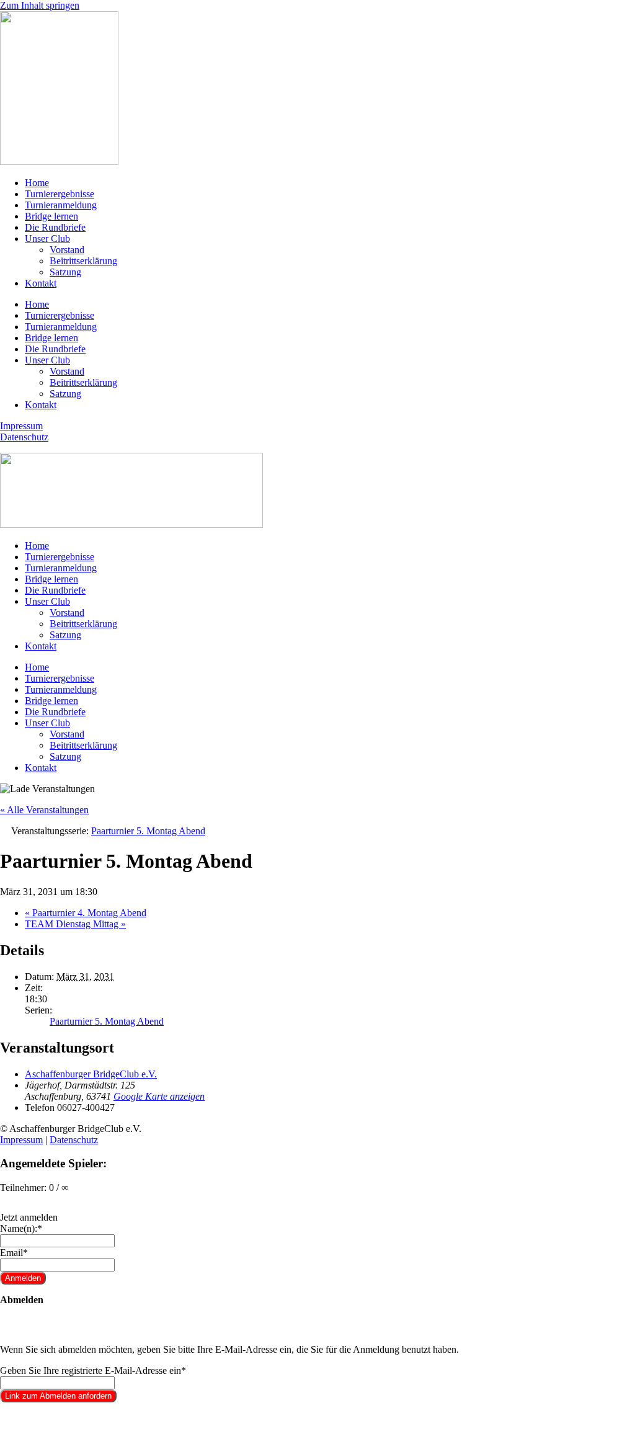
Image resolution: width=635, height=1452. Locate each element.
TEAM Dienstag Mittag (75, 924)
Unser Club (47, 238)
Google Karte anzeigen (159, 1096)
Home (37, 182)
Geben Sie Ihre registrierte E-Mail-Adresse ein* (93, 1370)
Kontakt (40, 283)
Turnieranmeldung (61, 205)
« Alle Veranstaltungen (44, 809)
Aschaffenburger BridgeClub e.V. (91, 1074)
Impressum (21, 426)
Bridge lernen (51, 216)
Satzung (65, 272)
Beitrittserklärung (83, 261)
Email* (14, 1252)
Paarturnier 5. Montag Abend (107, 1021)
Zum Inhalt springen (39, 5)
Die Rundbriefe (55, 227)
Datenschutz (24, 437)
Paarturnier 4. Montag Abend (85, 912)
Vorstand (67, 249)
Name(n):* (21, 1228)
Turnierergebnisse (59, 194)
